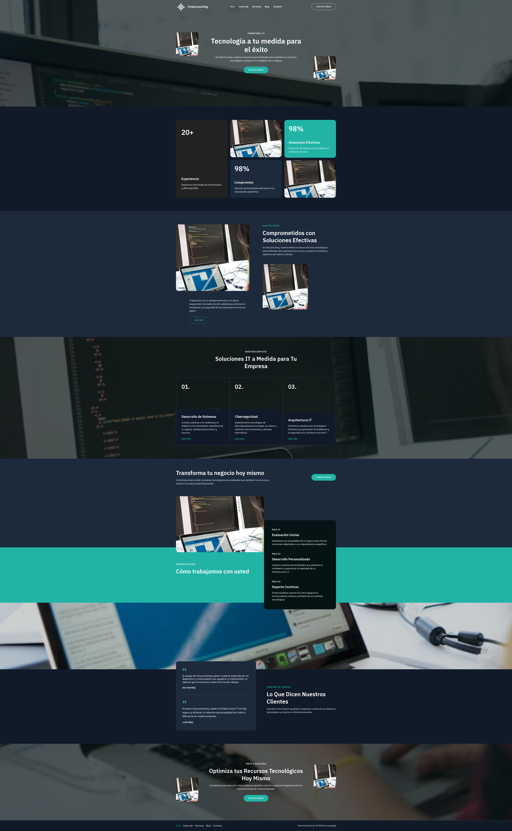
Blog (267, 6)
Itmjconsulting (198, 7)
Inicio (232, 6)
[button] (323, 477)
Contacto (277, 6)
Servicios (256, 6)
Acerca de (243, 6)
